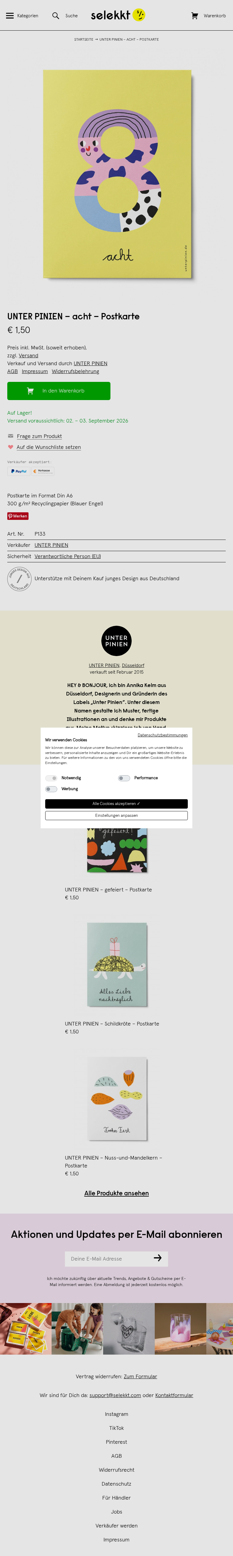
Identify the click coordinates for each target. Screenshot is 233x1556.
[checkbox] (51, 778)
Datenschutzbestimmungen (163, 735)
